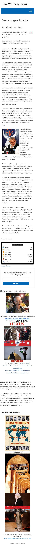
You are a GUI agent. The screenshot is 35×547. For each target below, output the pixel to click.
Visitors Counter (5, 266)
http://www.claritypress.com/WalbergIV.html (17, 318)
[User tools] (31, 32)
